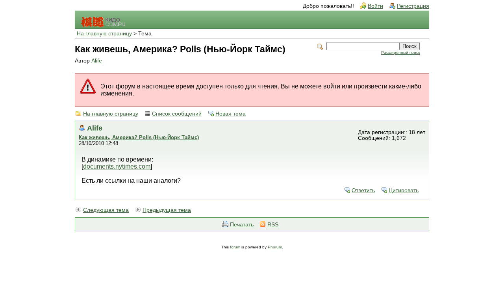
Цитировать (404, 190)
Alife (96, 61)
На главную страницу (104, 34)
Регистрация (413, 6)
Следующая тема (106, 210)
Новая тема (230, 114)
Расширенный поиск (400, 52)
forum (235, 247)
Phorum (275, 247)
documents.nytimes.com (116, 166)
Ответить (363, 190)
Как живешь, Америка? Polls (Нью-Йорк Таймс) (139, 137)
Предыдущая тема (167, 210)
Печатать (242, 225)
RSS (272, 225)
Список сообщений (177, 114)
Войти (375, 6)
